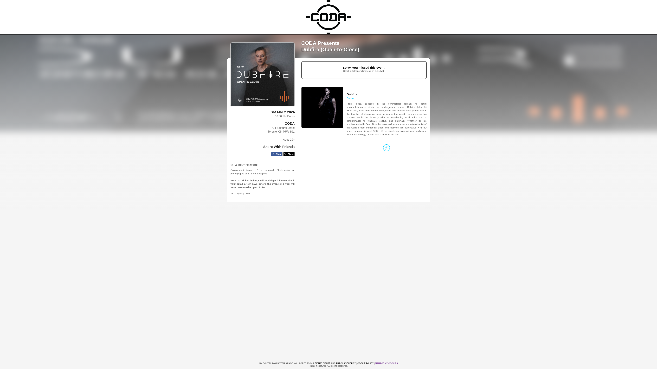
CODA (290, 123)
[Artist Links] (386, 148)
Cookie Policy (365, 363)
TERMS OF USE (323, 363)
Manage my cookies (386, 363)
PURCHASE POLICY (346, 363)
